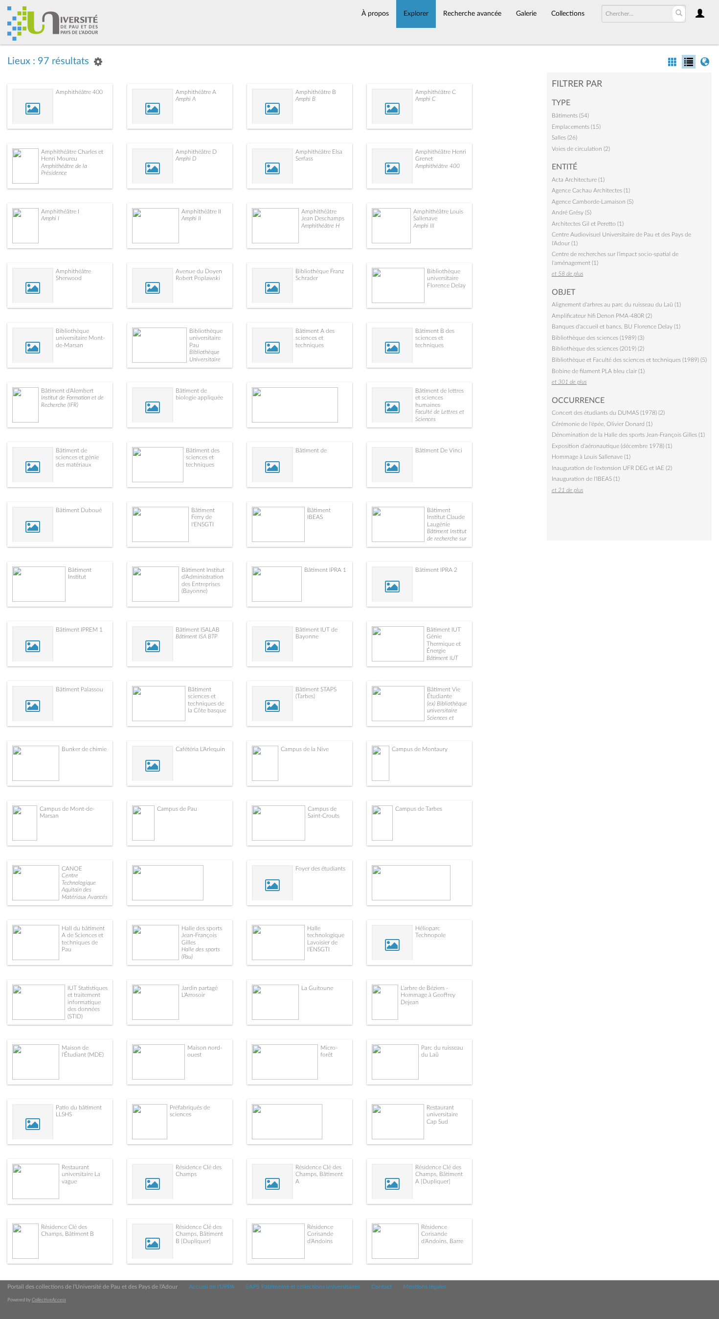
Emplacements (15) (576, 127)
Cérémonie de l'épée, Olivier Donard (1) (602, 424)
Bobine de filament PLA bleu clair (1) (598, 371)
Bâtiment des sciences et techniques (203, 458)
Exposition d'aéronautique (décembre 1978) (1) (612, 446)
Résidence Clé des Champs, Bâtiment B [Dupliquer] (199, 1234)
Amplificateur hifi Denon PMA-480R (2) (602, 316)
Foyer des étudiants (320, 868)
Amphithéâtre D (196, 152)
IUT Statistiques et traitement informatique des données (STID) (87, 1002)
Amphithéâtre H (320, 226)
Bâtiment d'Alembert (67, 391)
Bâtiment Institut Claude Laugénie (446, 517)
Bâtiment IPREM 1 (79, 630)
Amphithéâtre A (196, 92)
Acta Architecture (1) (578, 180)
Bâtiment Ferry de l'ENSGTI (203, 517)
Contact (381, 1287)
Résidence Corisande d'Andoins (320, 1234)
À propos (375, 13)
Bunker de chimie (84, 749)
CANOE (72, 868)
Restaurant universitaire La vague (81, 1174)
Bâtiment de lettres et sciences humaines (439, 398)
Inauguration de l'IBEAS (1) (586, 479)
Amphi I (50, 218)
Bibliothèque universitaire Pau (206, 338)
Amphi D (186, 159)
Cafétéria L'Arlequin (200, 749)
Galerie (526, 13)
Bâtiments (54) (570, 115)
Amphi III (423, 226)
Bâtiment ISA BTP (196, 636)
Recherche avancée (472, 13)
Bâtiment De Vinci (438, 450)
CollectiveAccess (49, 1299)
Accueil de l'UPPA (211, 1287)
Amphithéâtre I (60, 211)
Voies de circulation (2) (581, 149)
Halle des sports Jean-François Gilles (201, 935)
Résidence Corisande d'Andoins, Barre (442, 1234)
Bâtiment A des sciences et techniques (315, 338)
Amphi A (186, 99)
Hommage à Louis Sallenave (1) (591, 457)
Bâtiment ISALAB (198, 630)
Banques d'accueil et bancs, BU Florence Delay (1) (616, 327)
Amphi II (191, 218)
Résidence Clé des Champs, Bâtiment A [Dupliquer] (439, 1174)
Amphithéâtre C (435, 92)
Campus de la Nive (305, 749)
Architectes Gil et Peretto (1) (588, 224)
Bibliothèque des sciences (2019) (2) (598, 349)
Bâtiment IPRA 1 (325, 570)
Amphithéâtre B (315, 92)
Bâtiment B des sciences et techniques (434, 338)
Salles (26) (564, 138)
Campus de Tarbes (418, 809)
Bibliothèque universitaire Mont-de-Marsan (80, 338)
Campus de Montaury (420, 749)
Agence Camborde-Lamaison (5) (592, 202)
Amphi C (425, 99)
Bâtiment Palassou (79, 689)
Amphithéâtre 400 (79, 92)
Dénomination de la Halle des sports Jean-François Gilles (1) (628, 435)
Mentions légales (424, 1287)
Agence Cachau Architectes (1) (591, 190)
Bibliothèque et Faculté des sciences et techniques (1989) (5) (629, 360)
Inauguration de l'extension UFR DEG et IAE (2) (612, 468)
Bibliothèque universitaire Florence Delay (446, 278)
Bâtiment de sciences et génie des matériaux (77, 458)
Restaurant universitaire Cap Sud (442, 1115)
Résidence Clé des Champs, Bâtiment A (319, 1174)
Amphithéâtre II (201, 211)
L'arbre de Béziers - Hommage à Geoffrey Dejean (428, 995)
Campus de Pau (177, 809)
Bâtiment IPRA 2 (436, 570)
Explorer (416, 13)
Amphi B (305, 99)
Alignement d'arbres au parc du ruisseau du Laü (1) (616, 304)
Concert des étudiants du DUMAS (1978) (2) (608, 413)
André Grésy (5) (571, 212)
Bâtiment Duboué (79, 510)
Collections (567, 13)
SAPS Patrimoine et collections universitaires (303, 1287)
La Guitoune (317, 988)
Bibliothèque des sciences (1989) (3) (598, 338)
